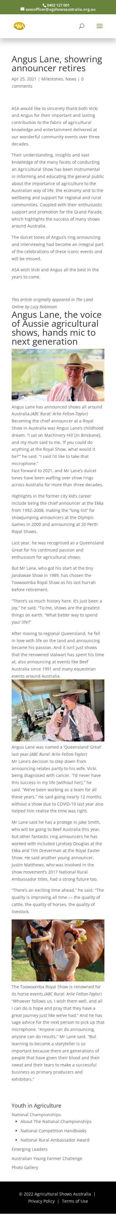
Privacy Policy (41, 1201)
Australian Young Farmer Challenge (47, 1158)
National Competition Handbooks (54, 1131)
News (70, 79)
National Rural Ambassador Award (55, 1140)
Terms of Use (75, 1201)
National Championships (36, 1114)
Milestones (52, 79)
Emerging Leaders (30, 1149)
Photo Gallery (25, 1167)
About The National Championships (56, 1121)
